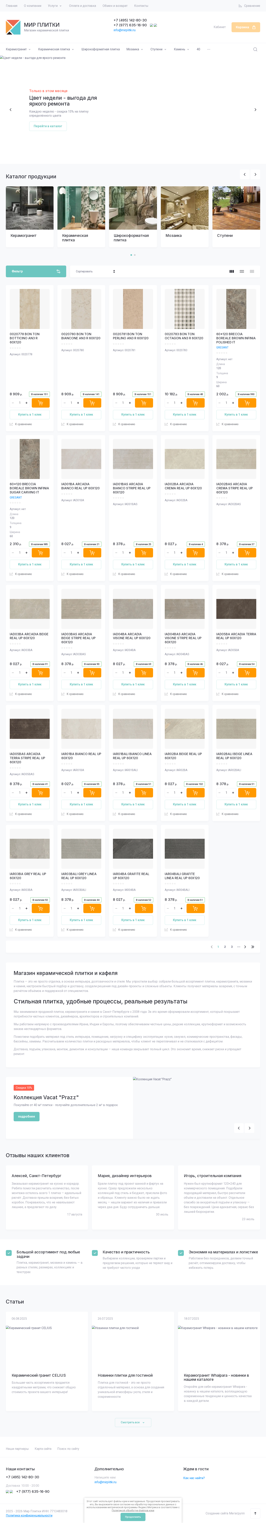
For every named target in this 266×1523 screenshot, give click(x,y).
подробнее (26, 1116)
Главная (11, 6)
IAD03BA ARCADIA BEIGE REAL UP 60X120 (29, 636)
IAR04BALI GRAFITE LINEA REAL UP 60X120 (182, 876)
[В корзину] (41, 403)
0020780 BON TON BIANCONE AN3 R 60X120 (80, 336)
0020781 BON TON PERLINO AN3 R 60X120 (131, 336)
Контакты (141, 6)
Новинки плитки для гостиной (125, 1376)
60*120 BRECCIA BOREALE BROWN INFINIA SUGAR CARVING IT (29, 488)
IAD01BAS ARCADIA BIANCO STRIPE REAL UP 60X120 (132, 488)
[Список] (242, 271)
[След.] (245, 947)
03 (20, 153)
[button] (255, 1513)
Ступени (156, 49)
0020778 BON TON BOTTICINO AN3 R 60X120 (25, 338)
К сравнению (23, 424)
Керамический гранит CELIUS (39, 1376)
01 (6, 154)
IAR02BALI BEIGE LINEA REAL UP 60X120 (234, 756)
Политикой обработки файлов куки (133, 1510)
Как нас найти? (194, 1478)
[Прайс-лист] (252, 271)
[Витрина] (232, 271)
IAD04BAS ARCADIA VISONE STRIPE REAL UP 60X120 (183, 638)
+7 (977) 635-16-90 (130, 25)
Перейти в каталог (48, 126)
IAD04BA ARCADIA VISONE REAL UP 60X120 (132, 636)
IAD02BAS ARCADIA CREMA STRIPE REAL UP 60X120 (234, 488)
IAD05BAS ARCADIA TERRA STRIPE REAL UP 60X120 (27, 758)
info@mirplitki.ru (125, 30)
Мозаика (132, 49)
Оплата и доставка (82, 6)
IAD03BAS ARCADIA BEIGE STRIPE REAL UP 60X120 (78, 638)
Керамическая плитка (54, 49)
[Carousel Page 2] (135, 255)
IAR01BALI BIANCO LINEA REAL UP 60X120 (132, 756)
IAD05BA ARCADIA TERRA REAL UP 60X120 (236, 636)
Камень (179, 49)
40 (198, 49)
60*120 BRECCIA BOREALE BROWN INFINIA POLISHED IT (236, 338)
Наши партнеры (17, 1449)
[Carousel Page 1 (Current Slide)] (131, 255)
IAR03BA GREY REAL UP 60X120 (28, 876)
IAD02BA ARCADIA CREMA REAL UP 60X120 (183, 486)
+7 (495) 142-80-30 (130, 20)
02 (12, 154)
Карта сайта (43, 1449)
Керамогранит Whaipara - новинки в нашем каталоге (216, 1378)
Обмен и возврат (115, 6)
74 (253, 947)
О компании (32, 6)
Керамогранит (16, 49)
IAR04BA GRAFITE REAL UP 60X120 (131, 876)
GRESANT (222, 347)
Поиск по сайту (68, 1449)
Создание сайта (217, 1513)
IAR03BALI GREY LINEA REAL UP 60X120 (79, 876)
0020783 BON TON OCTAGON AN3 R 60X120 (184, 336)
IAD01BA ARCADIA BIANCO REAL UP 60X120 (80, 486)
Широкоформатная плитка (100, 49)
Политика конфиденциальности (29, 1515)
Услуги (53, 6)
